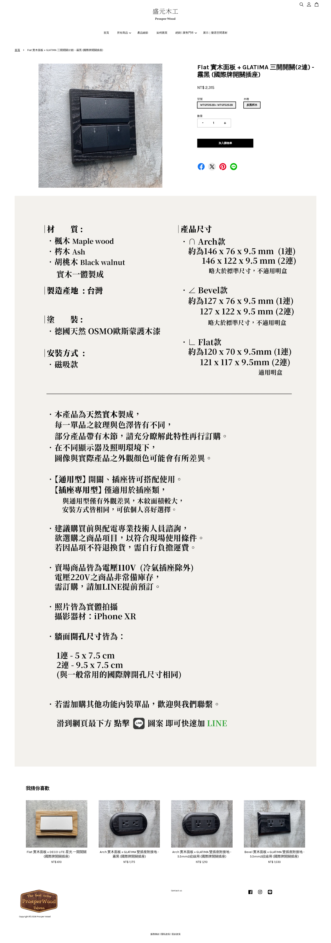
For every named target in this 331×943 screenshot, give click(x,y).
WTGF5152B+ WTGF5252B (216, 104)
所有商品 (122, 32)
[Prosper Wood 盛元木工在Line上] (270, 894)
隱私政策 (165, 934)
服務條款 (154, 934)
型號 (200, 99)
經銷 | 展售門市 (184, 32)
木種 (246, 99)
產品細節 (142, 32)
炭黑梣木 (252, 104)
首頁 (106, 32)
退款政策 (176, 934)
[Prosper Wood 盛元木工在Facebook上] (250, 894)
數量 (200, 116)
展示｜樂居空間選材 (215, 32)
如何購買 (161, 32)
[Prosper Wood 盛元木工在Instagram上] (260, 894)
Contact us (176, 890)
